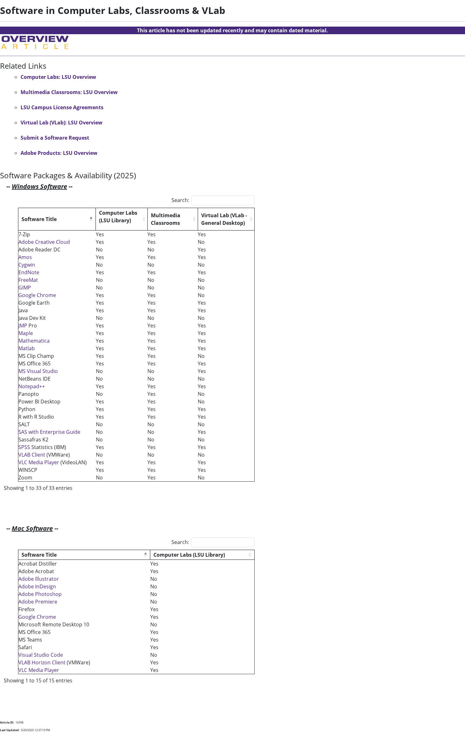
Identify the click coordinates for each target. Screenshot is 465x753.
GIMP (24, 287)
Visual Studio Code (40, 654)
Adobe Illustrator (38, 578)
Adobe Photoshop (40, 594)
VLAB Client (31, 454)
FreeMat (28, 279)
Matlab (26, 348)
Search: (180, 200)
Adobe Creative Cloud (44, 241)
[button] (91, 219)
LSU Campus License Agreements (62, 107)
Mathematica (34, 340)
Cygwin (26, 264)
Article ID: (7, 722)
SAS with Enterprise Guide (49, 431)
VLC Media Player (39, 462)
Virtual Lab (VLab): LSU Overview (61, 122)
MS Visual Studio (38, 371)
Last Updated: (10, 730)
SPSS (24, 447)
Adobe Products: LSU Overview (59, 152)
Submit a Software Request (55, 137)
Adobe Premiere (37, 601)
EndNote (28, 272)
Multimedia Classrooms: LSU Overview (69, 92)
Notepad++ (32, 386)
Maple (25, 333)
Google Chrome (37, 295)
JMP (22, 325)
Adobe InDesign (37, 586)
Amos (25, 257)
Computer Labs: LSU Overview (58, 76)
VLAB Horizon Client (41, 662)
